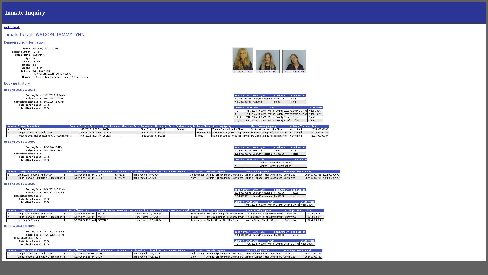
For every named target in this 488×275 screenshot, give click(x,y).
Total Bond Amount (30, 105)
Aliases (26, 77)
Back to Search (12, 27)
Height (26, 64)
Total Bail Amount (31, 108)
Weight (26, 68)
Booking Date (33, 95)
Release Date (33, 98)
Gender (26, 61)
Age (28, 58)
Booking (9, 89)
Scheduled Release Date (27, 101)
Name (26, 48)
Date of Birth (22, 55)
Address (25, 71)
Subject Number (21, 51)
